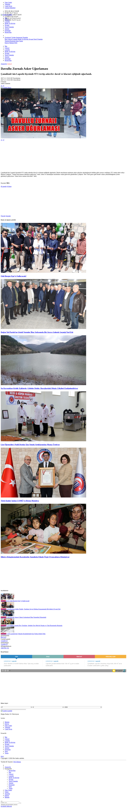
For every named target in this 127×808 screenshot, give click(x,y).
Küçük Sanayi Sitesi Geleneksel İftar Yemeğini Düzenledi (26, 617)
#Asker (9, 186)
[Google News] (6, 87)
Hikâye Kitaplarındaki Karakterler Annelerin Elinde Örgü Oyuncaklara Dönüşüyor (35, 557)
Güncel (7, 20)
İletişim (11, 43)
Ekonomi (8, 30)
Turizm (7, 29)
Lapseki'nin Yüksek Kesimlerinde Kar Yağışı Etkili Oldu (25, 634)
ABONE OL (5, 648)
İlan (6, 18)
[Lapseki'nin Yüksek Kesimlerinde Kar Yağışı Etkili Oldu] (7, 632)
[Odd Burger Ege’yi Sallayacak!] (43, 272)
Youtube (25, 37)
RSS (15, 43)
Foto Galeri (8, 2)
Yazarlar (7, 794)
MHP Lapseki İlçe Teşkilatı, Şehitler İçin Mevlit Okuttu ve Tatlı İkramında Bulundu (34, 625)
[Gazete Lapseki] (6, 15)
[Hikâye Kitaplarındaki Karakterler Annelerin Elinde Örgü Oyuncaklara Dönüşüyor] (43, 553)
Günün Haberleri (10, 8)
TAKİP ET (4, 641)
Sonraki (8, 216)
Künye (7, 43)
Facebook (8, 37)
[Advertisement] (60, 156)
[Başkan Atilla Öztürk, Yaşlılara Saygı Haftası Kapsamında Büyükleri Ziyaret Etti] (7, 607)
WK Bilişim (17, 762)
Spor (17, 41)
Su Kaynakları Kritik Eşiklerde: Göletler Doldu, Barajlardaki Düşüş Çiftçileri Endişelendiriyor (39, 388)
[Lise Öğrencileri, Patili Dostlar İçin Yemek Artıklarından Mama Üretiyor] (43, 441)
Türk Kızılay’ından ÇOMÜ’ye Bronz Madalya (20, 501)
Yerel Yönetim (9, 27)
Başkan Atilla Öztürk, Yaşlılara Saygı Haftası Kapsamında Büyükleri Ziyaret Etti (33, 609)
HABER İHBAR (6, 806)
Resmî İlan (8, 32)
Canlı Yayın (8, 6)
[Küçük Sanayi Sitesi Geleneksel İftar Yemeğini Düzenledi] (7, 615)
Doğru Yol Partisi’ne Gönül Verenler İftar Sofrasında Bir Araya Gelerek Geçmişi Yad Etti (37, 332)
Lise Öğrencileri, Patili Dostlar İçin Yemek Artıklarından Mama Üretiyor (30, 445)
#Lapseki (4, 186)
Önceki (3, 216)
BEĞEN (3, 637)
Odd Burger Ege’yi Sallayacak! (13, 276)
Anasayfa (4, 64)
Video (7, 792)
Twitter (13, 37)
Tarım (21, 41)
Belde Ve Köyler (10, 23)
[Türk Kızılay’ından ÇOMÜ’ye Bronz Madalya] (43, 497)
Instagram (19, 37)
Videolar (7, 4)
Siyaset (7, 25)
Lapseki (7, 21)
